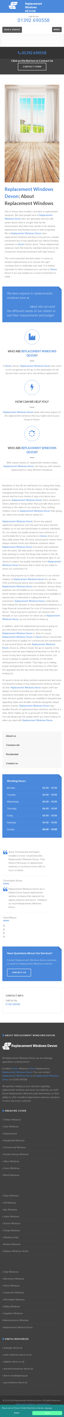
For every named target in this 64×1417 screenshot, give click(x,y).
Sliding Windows (12, 1306)
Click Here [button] (48, 1408)
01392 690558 (34, 52)
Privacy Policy (43, 1404)
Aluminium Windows (14, 1278)
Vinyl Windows (11, 1271)
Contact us (12, 763)
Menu (57, 29)
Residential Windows (14, 1140)
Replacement (10, 1133)
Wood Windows (12, 1285)
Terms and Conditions (25, 1404)
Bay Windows (10, 1209)
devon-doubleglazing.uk (15, 1375)
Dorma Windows (12, 1223)
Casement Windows (14, 1292)
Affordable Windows (14, 1299)
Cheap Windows (12, 1230)
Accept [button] (47, 1413)
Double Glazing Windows (16, 1154)
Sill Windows (10, 1202)
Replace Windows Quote (16, 1251)
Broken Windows (12, 1244)
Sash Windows (11, 1126)
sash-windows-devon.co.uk (18, 1354)
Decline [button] (16, 1413)
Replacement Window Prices (18, 1327)
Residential (12, 754)
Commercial (12, 745)
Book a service (12, 30)
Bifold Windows (11, 1175)
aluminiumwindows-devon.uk (18, 1368)
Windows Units (11, 1237)
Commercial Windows (15, 1147)
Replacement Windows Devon (34, 1046)
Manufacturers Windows (16, 1320)
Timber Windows (12, 1119)
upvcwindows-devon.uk (15, 1382)
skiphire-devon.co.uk (14, 1361)
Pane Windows (11, 1195)
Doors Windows (12, 1168)
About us (11, 736)
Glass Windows (11, 1161)
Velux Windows (11, 1216)
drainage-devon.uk (13, 1347)
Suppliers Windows (13, 1313)
